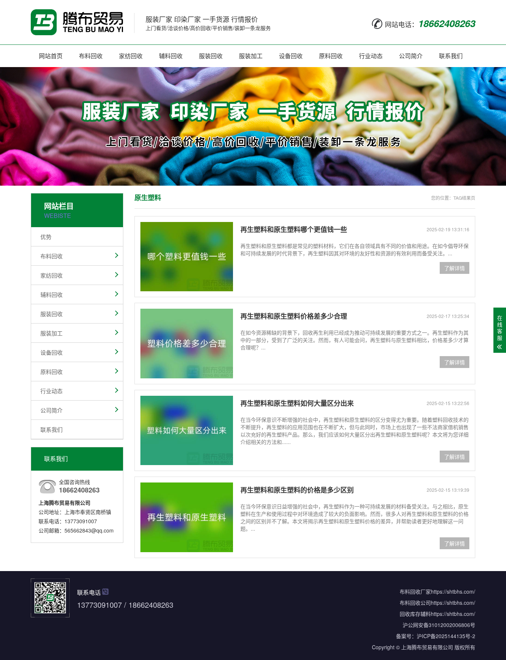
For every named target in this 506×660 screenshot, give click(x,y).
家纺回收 (131, 56)
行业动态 (371, 56)
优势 (45, 237)
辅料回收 (171, 56)
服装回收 (211, 56)
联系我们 (451, 56)
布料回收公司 (415, 602)
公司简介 (411, 56)
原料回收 (331, 56)
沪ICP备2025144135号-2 (446, 636)
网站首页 (51, 56)
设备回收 (291, 56)
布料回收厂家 (415, 591)
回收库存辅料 (415, 613)
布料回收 (91, 56)
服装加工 (251, 56)
